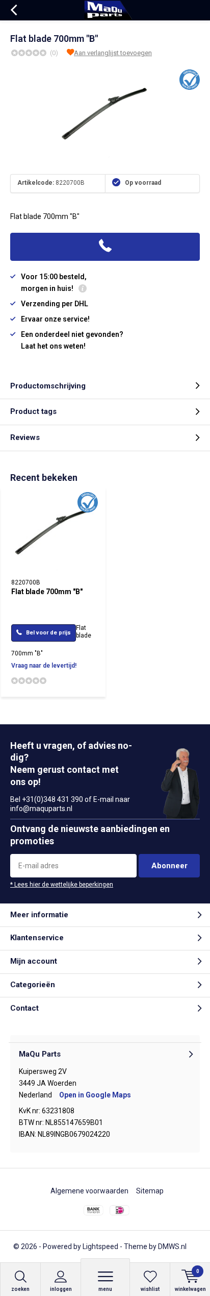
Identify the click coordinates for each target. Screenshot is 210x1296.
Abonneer (169, 865)
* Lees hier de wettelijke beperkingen (61, 884)
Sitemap (150, 1191)
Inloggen (61, 1289)
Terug (13, 10)
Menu (105, 1289)
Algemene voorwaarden (89, 1191)
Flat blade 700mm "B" (47, 592)
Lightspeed (100, 1246)
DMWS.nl (172, 1246)
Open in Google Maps (95, 1095)
